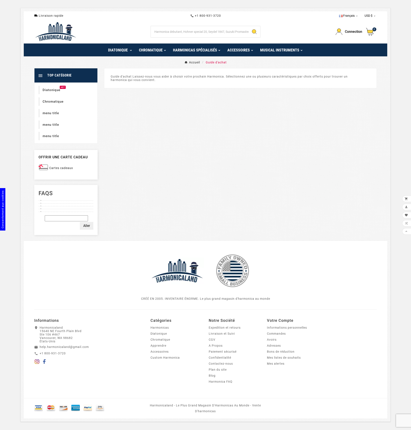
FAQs (46, 193)
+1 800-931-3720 (205, 16)
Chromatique (160, 339)
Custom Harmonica (165, 357)
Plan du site (218, 369)
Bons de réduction (281, 351)
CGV (212, 339)
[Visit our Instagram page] (37, 362)
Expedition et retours (225, 327)
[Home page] (177, 270)
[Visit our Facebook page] (44, 362)
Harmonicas (159, 327)
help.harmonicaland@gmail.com (64, 347)
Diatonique (158, 333)
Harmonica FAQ (220, 381)
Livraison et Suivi (222, 333)
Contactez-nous (221, 363)
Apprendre (158, 345)
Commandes (276, 333)
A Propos (216, 345)
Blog (212, 375)
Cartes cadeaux (61, 168)
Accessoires (159, 351)
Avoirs (272, 339)
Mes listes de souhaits (284, 357)
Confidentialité (220, 357)
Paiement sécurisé (223, 351)
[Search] (254, 31)
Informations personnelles (287, 327)
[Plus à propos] (66, 199)
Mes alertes (275, 363)
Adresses (274, 345)
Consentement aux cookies (2, 209)
